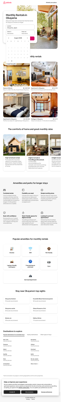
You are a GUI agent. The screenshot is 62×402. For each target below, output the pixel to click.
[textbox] (13, 33)
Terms (33, 399)
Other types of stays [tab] (45, 334)
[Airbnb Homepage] (7, 2)
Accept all (12, 392)
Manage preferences (46, 392)
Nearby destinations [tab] (32, 334)
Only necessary (29, 392)
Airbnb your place (51, 2)
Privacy (28, 399)
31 (11, 61)
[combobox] (20, 28)
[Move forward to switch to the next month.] (27, 38)
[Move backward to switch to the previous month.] (8, 38)
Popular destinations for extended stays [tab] (14, 334)
